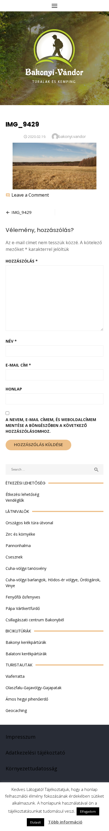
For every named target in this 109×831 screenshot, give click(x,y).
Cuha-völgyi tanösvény (26, 568)
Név (11, 341)
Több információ (65, 822)
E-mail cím (18, 365)
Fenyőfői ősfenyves (23, 597)
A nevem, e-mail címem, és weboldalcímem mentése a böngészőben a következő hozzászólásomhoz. (51, 425)
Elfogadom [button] (88, 811)
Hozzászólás (22, 261)
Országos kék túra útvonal (29, 522)
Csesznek (14, 557)
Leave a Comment (30, 195)
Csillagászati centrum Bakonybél (35, 619)
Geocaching (16, 710)
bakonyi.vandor (72, 136)
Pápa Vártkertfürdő (23, 608)
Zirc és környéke (20, 534)
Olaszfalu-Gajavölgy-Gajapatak (33, 687)
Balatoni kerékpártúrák (26, 653)
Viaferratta (15, 676)
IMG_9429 (21, 212)
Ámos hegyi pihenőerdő (27, 699)
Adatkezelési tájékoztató (35, 752)
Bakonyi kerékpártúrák (26, 642)
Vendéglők (15, 500)
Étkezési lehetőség (22, 494)
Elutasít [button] (35, 822)
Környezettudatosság (31, 768)
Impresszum (20, 736)
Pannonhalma (18, 545)
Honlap (14, 389)
